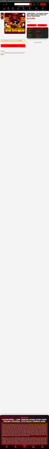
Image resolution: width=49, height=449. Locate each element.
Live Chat (42, 447)
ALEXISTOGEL (13, 45)
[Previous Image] (6, 24)
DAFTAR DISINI (31, 25)
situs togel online (41, 424)
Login (15, 447)
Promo (7, 447)
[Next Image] (23, 24)
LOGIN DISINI (42, 25)
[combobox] (22, 4)
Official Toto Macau (10, 437)
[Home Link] (8, 4)
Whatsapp (33, 447)
